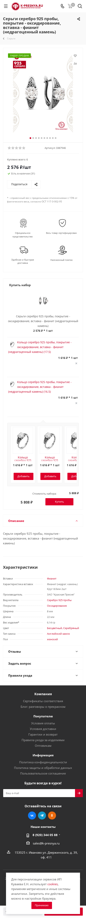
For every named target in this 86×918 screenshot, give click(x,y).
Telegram (42, 815)
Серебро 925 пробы (59, 600)
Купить (59, 501)
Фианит (51, 578)
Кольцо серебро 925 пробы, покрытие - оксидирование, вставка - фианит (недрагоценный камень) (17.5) (40, 347)
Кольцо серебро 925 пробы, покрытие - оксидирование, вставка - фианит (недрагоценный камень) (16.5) (40, 386)
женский (52, 639)
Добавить (23, 476)
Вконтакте (32, 815)
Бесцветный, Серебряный (63, 628)
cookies (52, 884)
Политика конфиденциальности (43, 762)
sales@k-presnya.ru (46, 843)
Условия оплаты (43, 723)
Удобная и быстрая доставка (22, 261)
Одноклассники (52, 815)
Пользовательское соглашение (43, 773)
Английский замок (58, 633)
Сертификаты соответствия (43, 701)
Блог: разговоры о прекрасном (43, 707)
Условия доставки (43, 729)
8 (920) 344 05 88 (45, 835)
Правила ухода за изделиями (43, 740)
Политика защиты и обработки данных (43, 768)
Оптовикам (43, 746)
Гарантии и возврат (43, 734)
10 (55, 138)
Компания (43, 694)
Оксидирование (57, 605)
